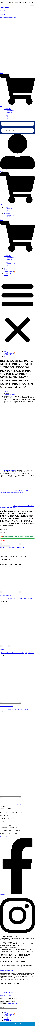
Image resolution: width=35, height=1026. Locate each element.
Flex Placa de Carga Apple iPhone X (17, 804)
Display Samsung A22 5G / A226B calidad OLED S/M (17, 598)
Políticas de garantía (5, 995)
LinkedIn (13, 547)
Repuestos (7, 470)
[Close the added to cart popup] (17, 1003)
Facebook (3, 547)
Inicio (5, 268)
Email (23, 547)
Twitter (8, 547)
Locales (6, 275)
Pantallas (13, 470)
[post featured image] (11, 590)
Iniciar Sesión (11, 110)
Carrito (6, 1017)
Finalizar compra (12, 1003)
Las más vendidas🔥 (9, 271)
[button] (17, 312)
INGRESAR (7, 109)
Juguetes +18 (7, 273)
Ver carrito (3, 1003)
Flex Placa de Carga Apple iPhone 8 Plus (17, 709)
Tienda (5, 270)
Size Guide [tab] (7, 559)
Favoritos (6, 1019)
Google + (18, 547)
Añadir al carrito (5, 545)
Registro (9, 112)
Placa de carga (4, 706)
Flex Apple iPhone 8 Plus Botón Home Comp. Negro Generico (17, 653)
